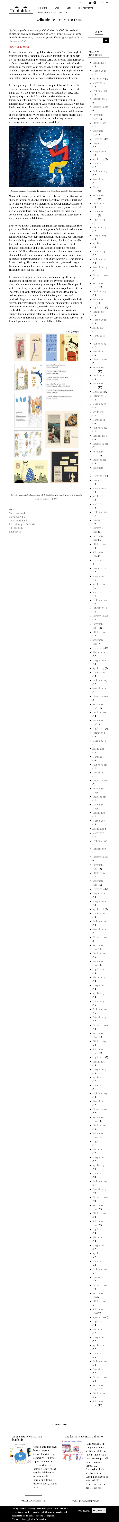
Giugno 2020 (99, 568)
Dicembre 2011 (100, 1285)
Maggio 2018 (99, 740)
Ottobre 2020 (99, 544)
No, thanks (99, 1510)
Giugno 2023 (99, 311)
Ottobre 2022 (99, 375)
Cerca (107, 40)
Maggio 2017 (98, 820)
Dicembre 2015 (100, 937)
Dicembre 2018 (100, 696)
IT (102, 2)
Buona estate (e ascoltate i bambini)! (27, 1438)
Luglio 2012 (98, 1229)
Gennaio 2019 (99, 688)
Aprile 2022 (98, 411)
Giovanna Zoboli (17, 41)
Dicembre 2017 (100, 780)
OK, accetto (84, 1510)
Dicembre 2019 (100, 615)
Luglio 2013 (98, 1141)
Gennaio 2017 (99, 848)
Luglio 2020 (98, 560)
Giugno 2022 (99, 395)
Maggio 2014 (99, 1069)
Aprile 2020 (98, 583)
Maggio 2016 (99, 901)
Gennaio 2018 (99, 772)
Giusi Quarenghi (64, 37)
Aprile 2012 (98, 1253)
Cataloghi (62, 13)
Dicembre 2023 (100, 275)
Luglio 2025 (98, 138)
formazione (15, 531)
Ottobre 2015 (99, 953)
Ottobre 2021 (99, 459)
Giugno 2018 (98, 732)
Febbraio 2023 (99, 343)
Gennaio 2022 (99, 435)
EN (107, 2)
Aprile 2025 (98, 159)
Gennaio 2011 (99, 1369)
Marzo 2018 (98, 756)
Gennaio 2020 (99, 607)
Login (79, 3)
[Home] (21, 10)
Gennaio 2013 (99, 1189)
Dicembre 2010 (100, 1377)
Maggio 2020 (99, 576)
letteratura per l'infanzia (22, 524)
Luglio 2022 (98, 391)
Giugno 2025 (99, 143)
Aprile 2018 (98, 748)
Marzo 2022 (98, 419)
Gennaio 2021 (99, 519)
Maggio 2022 (99, 403)
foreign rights (45, 13)
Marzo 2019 (98, 672)
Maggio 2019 (99, 660)
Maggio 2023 (99, 319)
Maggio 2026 (99, 70)
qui (30, 37)
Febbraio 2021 (99, 511)
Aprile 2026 (98, 78)
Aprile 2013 (98, 1165)
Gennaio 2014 (99, 1101)
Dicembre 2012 (100, 1197)
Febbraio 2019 (99, 680)
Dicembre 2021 (100, 443)
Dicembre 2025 (100, 106)
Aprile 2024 (98, 243)
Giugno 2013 (98, 1149)
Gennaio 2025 (99, 179)
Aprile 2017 (98, 828)
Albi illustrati (16, 527)
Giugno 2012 (98, 1237)
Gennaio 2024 (99, 267)
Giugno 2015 (98, 977)
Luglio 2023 (98, 307)
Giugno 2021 (98, 480)
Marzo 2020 (98, 591)
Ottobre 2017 (99, 796)
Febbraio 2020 (100, 599)
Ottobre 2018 (99, 712)
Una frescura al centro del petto (84, 1436)
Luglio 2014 (98, 1057)
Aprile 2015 (98, 993)
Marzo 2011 (98, 1353)
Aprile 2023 (98, 327)
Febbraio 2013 (99, 1181)
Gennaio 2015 (99, 1017)
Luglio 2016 (98, 888)
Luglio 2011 (98, 1321)
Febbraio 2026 (99, 90)
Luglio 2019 (98, 647)
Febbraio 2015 (99, 1009)
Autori (57, 8)
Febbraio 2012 (99, 1269)
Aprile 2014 (98, 1077)
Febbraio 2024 (99, 259)
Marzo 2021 (98, 503)
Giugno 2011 (98, 1329)
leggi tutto (97, 1487)
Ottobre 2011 (99, 1301)
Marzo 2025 (98, 163)
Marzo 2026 (98, 82)
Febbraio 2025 (99, 171)
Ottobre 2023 (99, 291)
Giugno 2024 (99, 227)
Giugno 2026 (99, 62)
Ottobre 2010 (99, 1393)
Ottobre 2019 (99, 631)
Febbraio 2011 (99, 1361)
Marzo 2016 (98, 913)
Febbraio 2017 (99, 840)
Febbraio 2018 (99, 764)
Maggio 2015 (99, 985)
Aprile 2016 (98, 909)
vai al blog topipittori (33, 1500)
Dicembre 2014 (100, 1025)
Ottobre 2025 (99, 122)
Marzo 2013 (98, 1173)
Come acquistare (85, 8)
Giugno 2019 (99, 652)
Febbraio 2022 (99, 427)
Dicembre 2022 (100, 359)
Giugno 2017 (98, 812)
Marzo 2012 (98, 1261)
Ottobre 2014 (99, 1041)
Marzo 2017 (98, 832)
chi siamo (42, 8)
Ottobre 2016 (99, 872)
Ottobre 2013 (99, 1125)
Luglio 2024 (98, 219)
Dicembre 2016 (100, 856)
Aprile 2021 (98, 495)
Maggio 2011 (98, 1337)
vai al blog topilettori (86, 1501)
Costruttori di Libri (19, 520)
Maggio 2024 (99, 235)
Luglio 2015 (98, 969)
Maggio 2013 (99, 1157)
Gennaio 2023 (99, 351)
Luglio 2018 (98, 728)
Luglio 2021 (98, 475)
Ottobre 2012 (99, 1213)
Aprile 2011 (98, 1345)
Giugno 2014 (99, 1061)
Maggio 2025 (99, 151)
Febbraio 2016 (99, 921)
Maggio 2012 (99, 1245)
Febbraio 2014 (99, 1093)
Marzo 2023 (98, 335)
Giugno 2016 (99, 893)
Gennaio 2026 (99, 98)
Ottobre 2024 (99, 203)
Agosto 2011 (98, 1317)
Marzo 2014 (98, 1085)
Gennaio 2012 (99, 1277)
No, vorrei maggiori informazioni (29, 1519)
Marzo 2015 (98, 1001)
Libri (69, 8)
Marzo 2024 (98, 251)
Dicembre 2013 (100, 1109)
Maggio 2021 (99, 488)
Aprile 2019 (98, 668)
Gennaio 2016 (99, 929)
